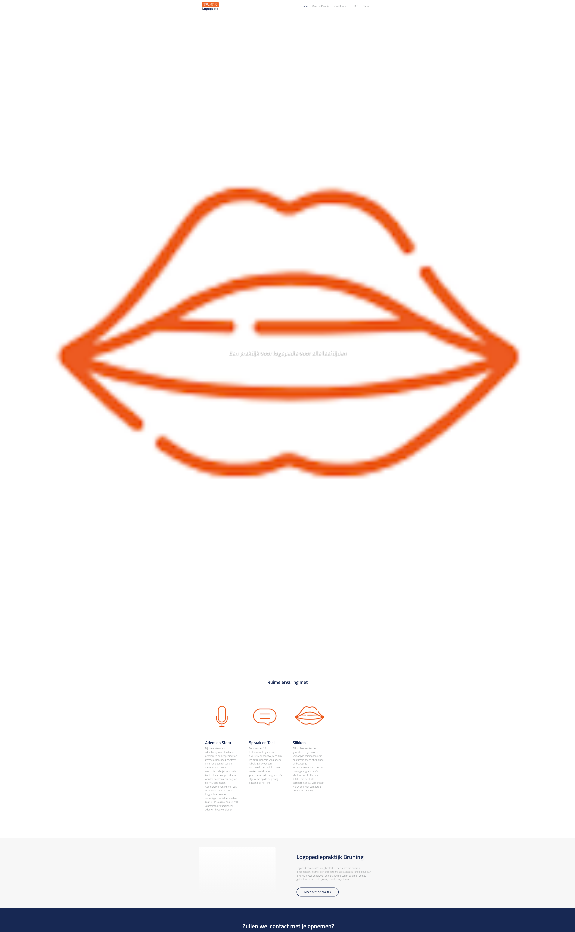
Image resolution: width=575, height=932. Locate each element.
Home (305, 6)
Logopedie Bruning (209, 6)
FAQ (356, 6)
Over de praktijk (320, 6)
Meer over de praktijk (317, 892)
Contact (367, 6)
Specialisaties (341, 6)
